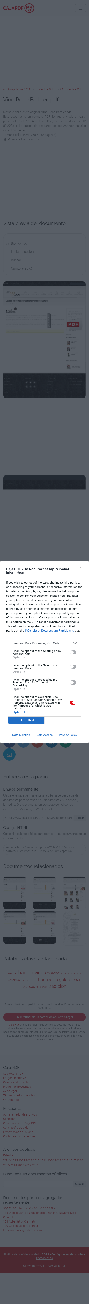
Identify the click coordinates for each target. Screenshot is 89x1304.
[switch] (73, 652)
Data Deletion (21, 734)
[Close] (81, 569)
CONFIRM (26, 720)
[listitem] (44, 643)
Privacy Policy (68, 734)
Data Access (44, 734)
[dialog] (44, 652)
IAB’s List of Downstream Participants (49, 630)
